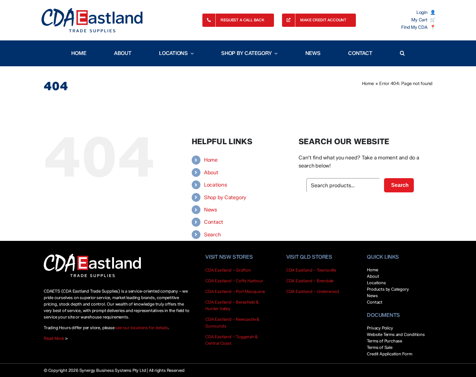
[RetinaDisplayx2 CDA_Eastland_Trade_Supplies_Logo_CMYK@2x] (91, 20)
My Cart (419, 20)
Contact (213, 222)
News (210, 210)
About (211, 172)
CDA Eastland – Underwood (312, 291)
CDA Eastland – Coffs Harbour (234, 280)
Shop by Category (225, 197)
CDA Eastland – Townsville (311, 270)
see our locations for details (141, 327)
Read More (54, 338)
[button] (402, 53)
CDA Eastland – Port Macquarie (235, 291)
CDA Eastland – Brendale (310, 280)
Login (421, 12)
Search (212, 235)
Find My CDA (414, 27)
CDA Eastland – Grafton (228, 270)
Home (368, 83)
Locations (215, 185)
